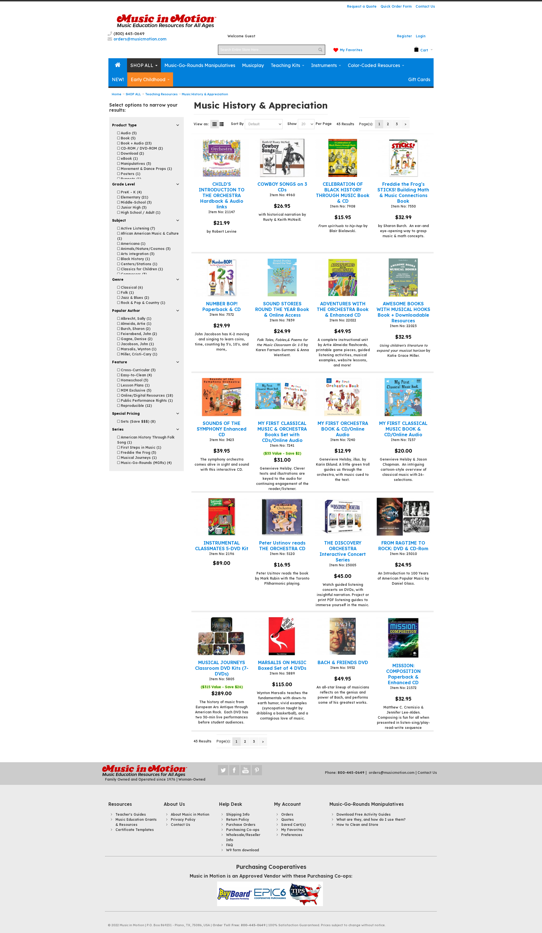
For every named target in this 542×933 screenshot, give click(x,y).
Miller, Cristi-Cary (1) (138, 354)
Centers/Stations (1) (138, 264)
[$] (421, 50)
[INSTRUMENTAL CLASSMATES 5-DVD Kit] (221, 517)
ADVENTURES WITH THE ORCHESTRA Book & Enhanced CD (343, 309)
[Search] (320, 50)
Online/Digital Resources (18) (146, 395)
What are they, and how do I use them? (371, 819)
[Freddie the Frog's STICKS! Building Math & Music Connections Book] (403, 158)
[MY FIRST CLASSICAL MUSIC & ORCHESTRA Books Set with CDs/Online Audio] (282, 397)
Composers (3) (133, 274)
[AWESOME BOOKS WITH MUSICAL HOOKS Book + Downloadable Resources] (403, 277)
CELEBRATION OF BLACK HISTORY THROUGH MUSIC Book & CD (343, 192)
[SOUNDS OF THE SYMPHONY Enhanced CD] (221, 397)
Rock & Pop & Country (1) (142, 303)
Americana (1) (132, 243)
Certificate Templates (134, 830)
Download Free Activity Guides (363, 814)
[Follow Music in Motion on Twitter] (223, 770)
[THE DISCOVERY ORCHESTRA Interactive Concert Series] (342, 517)
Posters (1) (130, 174)
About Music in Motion (190, 814)
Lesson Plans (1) (135, 385)
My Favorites (351, 50)
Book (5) (128, 138)
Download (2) (132, 153)
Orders (287, 814)
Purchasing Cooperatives (271, 866)
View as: (201, 124)
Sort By (237, 124)
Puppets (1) (130, 179)
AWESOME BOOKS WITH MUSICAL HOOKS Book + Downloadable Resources (403, 312)
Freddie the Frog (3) (138, 452)
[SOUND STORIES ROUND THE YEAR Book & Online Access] (282, 277)
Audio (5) (128, 133)
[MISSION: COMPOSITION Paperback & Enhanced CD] (403, 637)
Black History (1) (135, 259)
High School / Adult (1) (140, 212)
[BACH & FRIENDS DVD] (342, 636)
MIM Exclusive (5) (135, 390)
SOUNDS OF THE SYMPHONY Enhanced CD (221, 428)
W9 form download (242, 850)
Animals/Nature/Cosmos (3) (145, 249)
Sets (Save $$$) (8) (138, 421)
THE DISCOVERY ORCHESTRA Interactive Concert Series (343, 551)
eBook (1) (129, 158)
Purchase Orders (240, 824)
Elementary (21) (134, 197)
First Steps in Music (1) (140, 447)
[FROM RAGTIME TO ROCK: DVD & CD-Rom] (403, 517)
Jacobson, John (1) (137, 344)
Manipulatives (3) (135, 163)
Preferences (291, 835)
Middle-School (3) (136, 202)
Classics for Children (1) (141, 269)
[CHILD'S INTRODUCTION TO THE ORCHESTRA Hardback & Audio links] (221, 158)
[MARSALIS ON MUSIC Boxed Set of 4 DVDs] (282, 636)
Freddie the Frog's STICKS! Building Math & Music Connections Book (403, 192)
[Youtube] (246, 770)
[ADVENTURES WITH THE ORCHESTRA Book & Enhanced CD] (342, 277)
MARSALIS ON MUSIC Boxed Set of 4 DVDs (282, 665)
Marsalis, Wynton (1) (138, 349)
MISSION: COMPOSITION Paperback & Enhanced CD (403, 674)
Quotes (287, 819)
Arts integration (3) (137, 254)
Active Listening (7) (137, 228)
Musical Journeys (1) (138, 457)
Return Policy (237, 819)
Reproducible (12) (136, 405)
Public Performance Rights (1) (146, 400)
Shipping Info (238, 814)
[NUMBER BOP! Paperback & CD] (221, 277)
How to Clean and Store (357, 824)
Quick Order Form (396, 6)
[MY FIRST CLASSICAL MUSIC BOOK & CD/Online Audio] (403, 397)
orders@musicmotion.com (391, 772)
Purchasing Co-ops (242, 830)
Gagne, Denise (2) (136, 339)
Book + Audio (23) (136, 143)
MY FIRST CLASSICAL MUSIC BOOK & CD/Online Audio (403, 428)
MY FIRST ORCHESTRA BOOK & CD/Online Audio (343, 428)
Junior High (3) (133, 207)
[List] (221, 124)
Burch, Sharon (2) (135, 329)
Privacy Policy (183, 819)
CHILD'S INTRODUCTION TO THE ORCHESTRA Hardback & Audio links (221, 195)
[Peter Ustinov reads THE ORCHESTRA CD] (282, 517)
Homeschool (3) (134, 380)
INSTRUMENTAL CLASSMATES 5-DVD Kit (221, 545)
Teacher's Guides (130, 814)
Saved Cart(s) (293, 824)
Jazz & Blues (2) (134, 297)
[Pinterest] (257, 770)
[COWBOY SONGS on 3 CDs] (282, 158)
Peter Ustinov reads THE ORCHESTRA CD (282, 545)
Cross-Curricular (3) (138, 370)
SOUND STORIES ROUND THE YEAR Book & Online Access (282, 309)
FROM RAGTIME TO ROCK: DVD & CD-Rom (403, 545)
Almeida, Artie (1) (135, 323)
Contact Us (425, 6)
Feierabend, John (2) (138, 334)
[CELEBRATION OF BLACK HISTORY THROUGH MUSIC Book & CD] (342, 158)
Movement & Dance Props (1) (146, 169)
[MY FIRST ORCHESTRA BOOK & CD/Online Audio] (342, 397)
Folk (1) (127, 292)
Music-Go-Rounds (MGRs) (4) (146, 463)
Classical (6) (131, 287)
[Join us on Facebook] (235, 770)
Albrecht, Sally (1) (135, 318)
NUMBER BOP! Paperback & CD (221, 306)
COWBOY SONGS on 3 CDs (282, 187)
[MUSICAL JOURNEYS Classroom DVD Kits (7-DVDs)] (221, 636)
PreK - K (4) (131, 192)
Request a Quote (362, 6)
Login (420, 36)
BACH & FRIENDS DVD (343, 662)
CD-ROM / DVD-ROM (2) (141, 148)
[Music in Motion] (166, 21)
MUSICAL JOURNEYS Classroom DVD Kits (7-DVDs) (221, 668)
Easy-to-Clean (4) (136, 375)
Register (404, 36)
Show (292, 124)
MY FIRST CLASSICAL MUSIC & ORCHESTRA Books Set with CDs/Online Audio (282, 431)
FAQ (229, 845)
